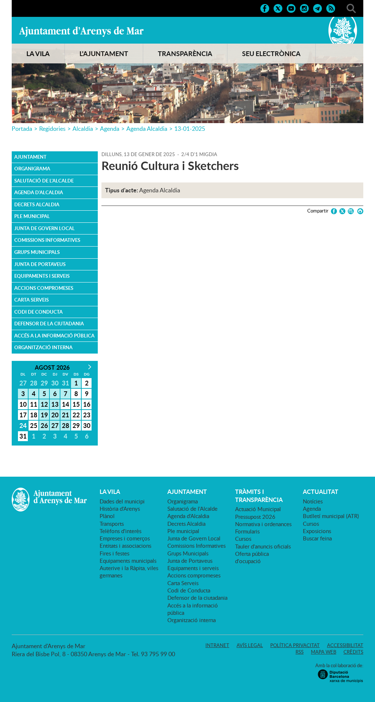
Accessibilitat (345, 645)
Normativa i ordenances (263, 524)
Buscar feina (317, 538)
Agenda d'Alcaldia (38, 192)
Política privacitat (295, 645)
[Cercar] (351, 8)
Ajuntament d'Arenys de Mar (81, 31)
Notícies (313, 501)
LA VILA (38, 53)
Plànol (107, 516)
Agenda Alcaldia (146, 129)
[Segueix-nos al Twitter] (278, 8)
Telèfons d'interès (120, 531)
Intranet (217, 645)
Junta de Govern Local (44, 228)
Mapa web (323, 652)
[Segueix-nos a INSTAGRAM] (304, 8)
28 (65, 425)
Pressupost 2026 (255, 516)
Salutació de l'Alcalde (44, 180)
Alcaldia (83, 129)
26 (44, 425)
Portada (22, 129)
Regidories (52, 129)
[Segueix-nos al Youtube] (291, 8)
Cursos (243, 538)
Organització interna (43, 347)
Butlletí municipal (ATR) (331, 516)
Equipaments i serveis (42, 276)
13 (55, 404)
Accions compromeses (43, 288)
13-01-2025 (189, 129)
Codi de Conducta (38, 311)
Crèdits (353, 652)
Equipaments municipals (128, 560)
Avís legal (250, 645)
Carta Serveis (31, 299)
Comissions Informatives (47, 240)
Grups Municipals (37, 252)
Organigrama (32, 168)
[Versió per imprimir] (359, 211)
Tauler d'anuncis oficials (263, 546)
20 (55, 414)
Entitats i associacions (125, 545)
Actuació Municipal (258, 509)
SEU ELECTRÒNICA (271, 53)
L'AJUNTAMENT (103, 53)
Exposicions (317, 531)
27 (55, 425)
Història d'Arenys (120, 508)
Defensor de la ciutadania (49, 323)
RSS (300, 652)
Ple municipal (32, 216)
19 (44, 414)
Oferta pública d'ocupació (252, 557)
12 (44, 404)
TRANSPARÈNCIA (185, 53)
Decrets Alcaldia (36, 204)
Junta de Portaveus (40, 264)
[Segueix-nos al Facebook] (265, 8)
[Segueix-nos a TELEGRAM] (317, 8)
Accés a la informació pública (54, 335)
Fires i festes (114, 553)
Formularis (247, 531)
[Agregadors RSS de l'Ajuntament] (330, 8)
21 (65, 414)
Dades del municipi (122, 501)
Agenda (109, 129)
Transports (112, 523)
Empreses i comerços (125, 538)
